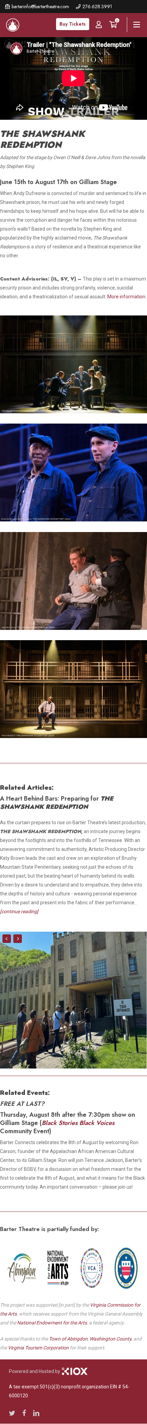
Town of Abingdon (68, 1339)
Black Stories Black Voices (78, 1122)
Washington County (110, 1339)
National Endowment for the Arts (52, 1322)
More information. (126, 296)
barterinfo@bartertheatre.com (40, 6)
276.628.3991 (97, 6)
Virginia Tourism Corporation (38, 1347)
